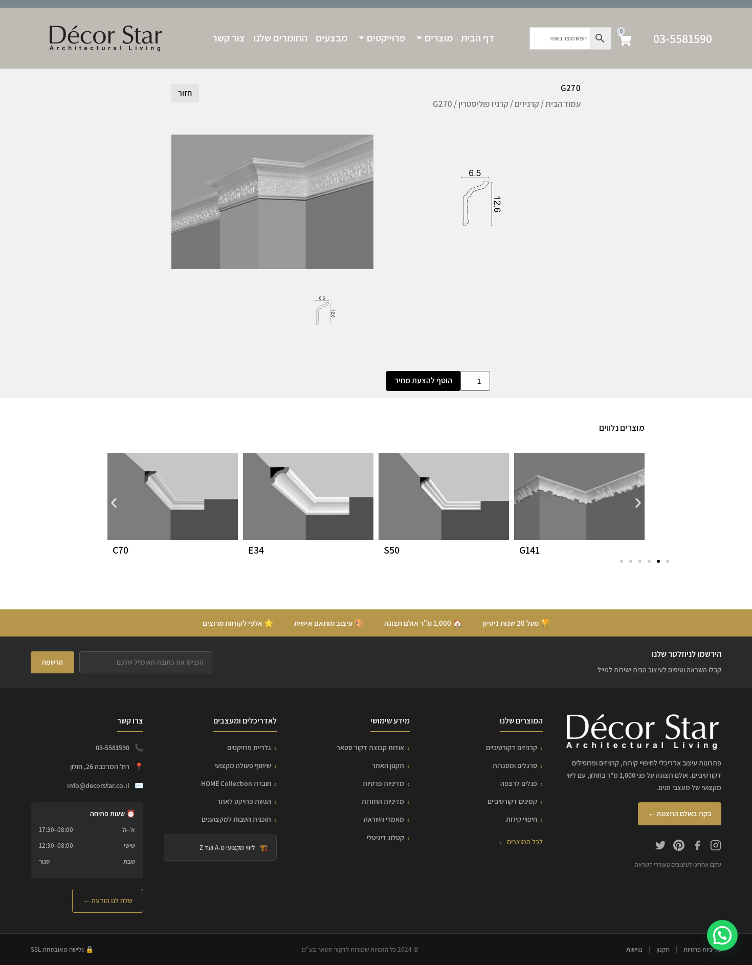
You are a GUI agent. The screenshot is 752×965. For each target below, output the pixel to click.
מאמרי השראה (384, 819)
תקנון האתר (388, 765)
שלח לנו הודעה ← (107, 900)
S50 (392, 550)
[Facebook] (697, 847)
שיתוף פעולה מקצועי (242, 765)
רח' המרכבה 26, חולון (99, 766)
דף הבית (477, 38)
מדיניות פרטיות (383, 783)
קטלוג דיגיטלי (385, 837)
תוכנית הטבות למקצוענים (236, 819)
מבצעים (331, 38)
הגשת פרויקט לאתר (244, 801)
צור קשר (228, 38)
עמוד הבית (563, 103)
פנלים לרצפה (518, 783)
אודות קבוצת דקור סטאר (370, 747)
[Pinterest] (678, 847)
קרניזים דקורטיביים (511, 747)
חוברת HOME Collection (236, 783)
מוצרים (439, 38)
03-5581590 (682, 38)
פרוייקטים (386, 38)
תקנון (663, 949)
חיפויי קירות (521, 819)
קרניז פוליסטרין (483, 103)
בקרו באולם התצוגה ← (679, 813)
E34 (256, 550)
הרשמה (52, 662)
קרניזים (527, 103)
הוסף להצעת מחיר (423, 380)
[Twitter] (660, 847)
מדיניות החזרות (383, 801)
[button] (113, 503)
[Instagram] (715, 847)
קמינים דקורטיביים (512, 801)
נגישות (634, 949)
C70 (120, 550)
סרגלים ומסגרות (515, 765)
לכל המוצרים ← (520, 841)
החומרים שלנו (280, 38)
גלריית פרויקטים (249, 747)
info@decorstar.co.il (98, 785)
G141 (529, 550)
